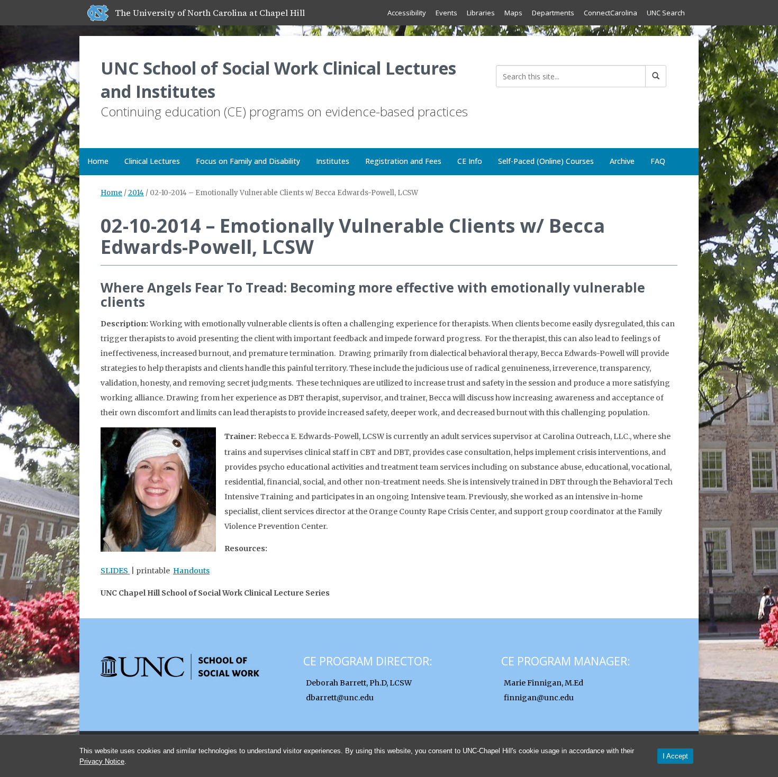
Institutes (332, 161)
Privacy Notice (101, 761)
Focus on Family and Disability (248, 161)
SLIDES (115, 570)
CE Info (469, 161)
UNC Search (666, 12)
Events (446, 12)
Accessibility (406, 12)
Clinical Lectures (152, 161)
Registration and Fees (403, 161)
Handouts (191, 570)
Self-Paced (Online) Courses (546, 161)
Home (97, 161)
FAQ (657, 161)
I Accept (675, 756)
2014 (136, 192)
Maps (513, 12)
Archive (622, 161)
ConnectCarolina (610, 12)
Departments (553, 12)
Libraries (481, 12)
